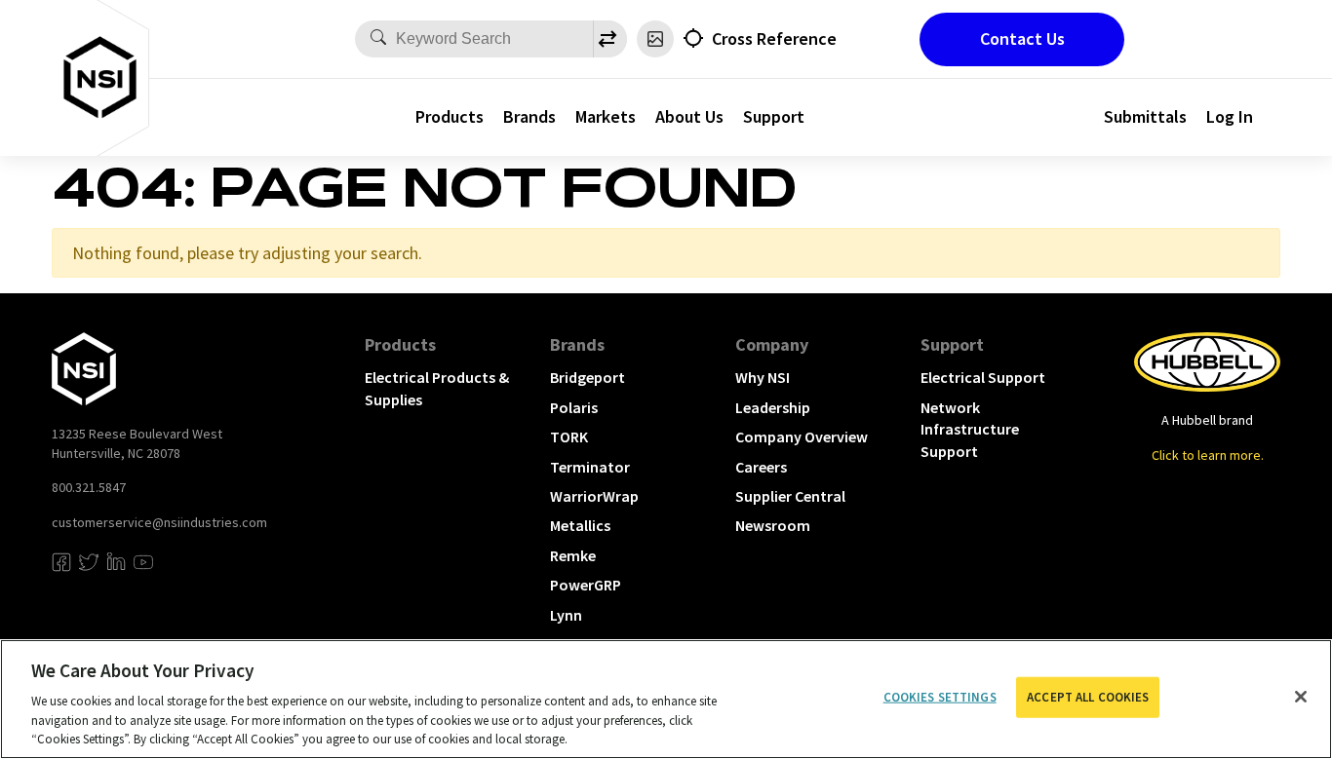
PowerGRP (585, 584)
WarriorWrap (594, 496)
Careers (761, 466)
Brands (529, 116)
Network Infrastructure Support (970, 429)
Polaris (574, 407)
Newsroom (772, 525)
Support (773, 116)
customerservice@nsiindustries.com (159, 522)
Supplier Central (790, 496)
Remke (573, 555)
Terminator (590, 466)
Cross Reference (774, 38)
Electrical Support (983, 377)
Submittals (1145, 116)
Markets (605, 116)
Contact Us (1022, 38)
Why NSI (762, 377)
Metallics (580, 525)
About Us (689, 116)
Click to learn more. (1208, 455)
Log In (1229, 116)
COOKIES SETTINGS (940, 697)
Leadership (772, 407)
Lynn (566, 615)
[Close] (1300, 696)
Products (449, 116)
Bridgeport (587, 377)
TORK (569, 436)
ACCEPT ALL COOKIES (1088, 697)
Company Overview (801, 436)
